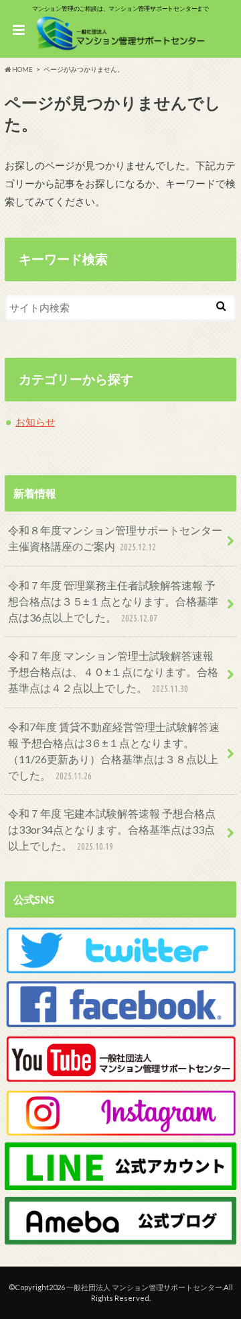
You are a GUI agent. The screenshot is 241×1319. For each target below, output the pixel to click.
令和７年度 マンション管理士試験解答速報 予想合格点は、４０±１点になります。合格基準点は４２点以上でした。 (113, 671)
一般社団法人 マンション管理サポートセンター (144, 1287)
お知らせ (35, 422)
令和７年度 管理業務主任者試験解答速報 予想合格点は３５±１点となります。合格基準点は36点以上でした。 (113, 601)
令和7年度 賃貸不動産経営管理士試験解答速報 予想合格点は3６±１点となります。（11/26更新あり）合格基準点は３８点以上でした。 (114, 750)
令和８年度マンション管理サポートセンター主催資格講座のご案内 (115, 538)
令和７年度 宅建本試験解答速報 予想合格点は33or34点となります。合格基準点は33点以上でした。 (112, 829)
